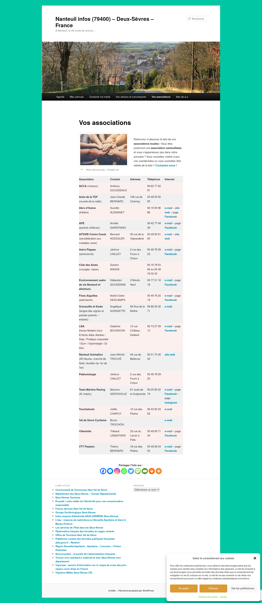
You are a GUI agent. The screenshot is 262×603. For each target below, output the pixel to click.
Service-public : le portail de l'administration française (85, 553)
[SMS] (138, 471)
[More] (159, 471)
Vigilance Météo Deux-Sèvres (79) (73, 572)
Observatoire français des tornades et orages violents (84, 531)
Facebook (171, 228)
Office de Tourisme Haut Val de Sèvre (75, 535)
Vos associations (161, 96)
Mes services (77, 96)
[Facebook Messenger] (110, 471)
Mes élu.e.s (182, 96)
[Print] (152, 471)
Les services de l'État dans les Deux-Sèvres (79, 527)
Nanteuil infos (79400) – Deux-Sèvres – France (104, 22)
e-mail (168, 249)
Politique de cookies (208, 596)
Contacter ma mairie (99, 96)
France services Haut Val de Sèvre (74, 508)
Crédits (223, 596)
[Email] (145, 471)
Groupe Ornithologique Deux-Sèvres (75, 512)
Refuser (213, 588)
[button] (255, 558)
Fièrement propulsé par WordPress (136, 590)
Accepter (184, 588)
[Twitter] (131, 471)
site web (170, 354)
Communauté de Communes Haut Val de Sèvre (81, 489)
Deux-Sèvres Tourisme (67, 497)
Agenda (60, 96)
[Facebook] (103, 471)
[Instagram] (117, 471)
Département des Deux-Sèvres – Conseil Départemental (85, 493)
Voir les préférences (242, 588)
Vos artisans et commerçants (131, 96)
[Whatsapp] (124, 471)
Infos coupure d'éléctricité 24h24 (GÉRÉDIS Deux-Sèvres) (86, 516)
